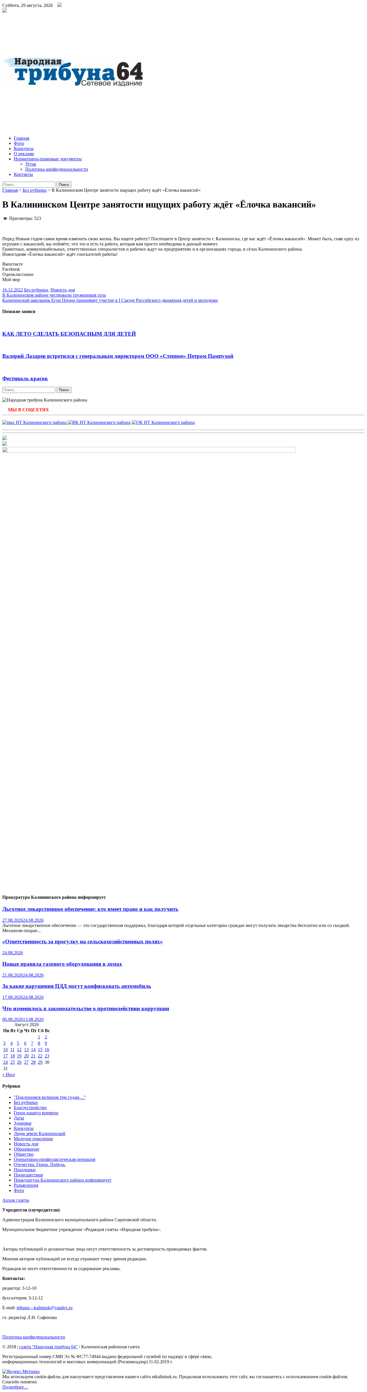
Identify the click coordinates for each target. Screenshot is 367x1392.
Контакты (23, 174)
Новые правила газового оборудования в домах (62, 964)
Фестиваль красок (25, 378)
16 (47, 1049)
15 (40, 1049)
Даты (19, 1117)
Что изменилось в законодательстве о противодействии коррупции (85, 1008)
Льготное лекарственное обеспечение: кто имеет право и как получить (90, 909)
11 (12, 1049)
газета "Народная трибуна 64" (48, 1346)
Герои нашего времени (36, 1112)
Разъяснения (26, 1185)
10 (5, 1049)
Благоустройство (30, 1107)
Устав (30, 164)
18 (12, 1055)
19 (19, 1055)
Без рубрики (35, 190)
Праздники (25, 1169)
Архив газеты (15, 1200)
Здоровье (23, 1123)
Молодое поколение (33, 1138)
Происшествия (28, 1174)
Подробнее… (15, 1387)
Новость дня (62, 289)
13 (26, 1049)
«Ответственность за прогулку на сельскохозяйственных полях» (82, 941)
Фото (19, 143)
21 (33, 1055)
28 (33, 1062)
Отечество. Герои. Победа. (40, 1164)
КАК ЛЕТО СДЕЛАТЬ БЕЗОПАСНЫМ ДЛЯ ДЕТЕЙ (69, 334)
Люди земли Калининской (39, 1133)
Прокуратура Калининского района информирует (63, 1180)
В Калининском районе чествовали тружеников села (54, 295)
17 (5, 1055)
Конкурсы (24, 148)
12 (19, 1049)
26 (19, 1062)
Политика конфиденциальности (56, 169)
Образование (26, 1149)
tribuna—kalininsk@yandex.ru (45, 1307)
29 (40, 1062)
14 (33, 1049)
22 (40, 1055)
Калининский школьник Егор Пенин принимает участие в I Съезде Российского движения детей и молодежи (110, 300)
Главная (21, 138)
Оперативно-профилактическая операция (54, 1159)
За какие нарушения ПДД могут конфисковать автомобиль (76, 986)
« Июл (8, 1074)
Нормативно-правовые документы (48, 158)
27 (26, 1062)
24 (5, 1062)
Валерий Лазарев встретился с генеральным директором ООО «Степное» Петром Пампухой (117, 356)
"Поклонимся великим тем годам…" (50, 1097)
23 (47, 1055)
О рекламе (24, 153)
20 (26, 1055)
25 (12, 1062)
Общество (24, 1154)
